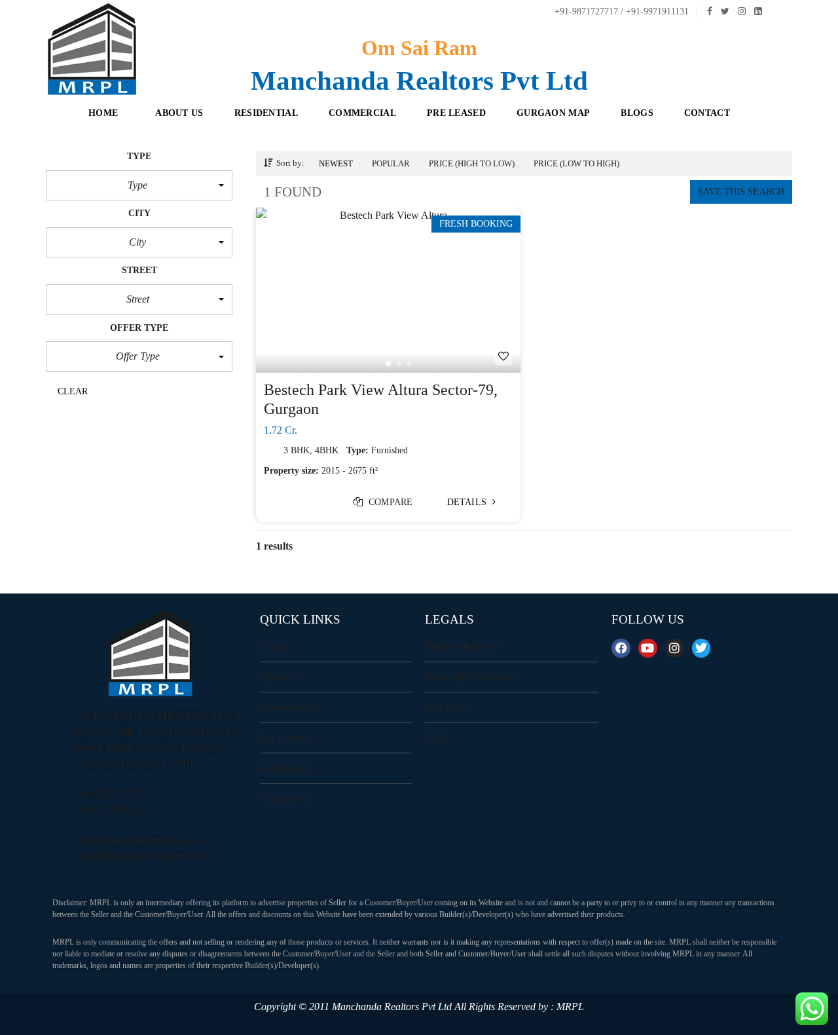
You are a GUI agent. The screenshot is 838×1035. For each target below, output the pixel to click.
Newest (336, 163)
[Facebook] (620, 648)
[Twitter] (701, 648)
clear (73, 391)
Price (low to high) (576, 163)
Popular (391, 163)
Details (468, 502)
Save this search (741, 192)
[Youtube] (647, 648)
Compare (389, 502)
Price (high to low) (472, 163)
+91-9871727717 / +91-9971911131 (620, 11)
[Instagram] (674, 648)
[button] (139, 185)
